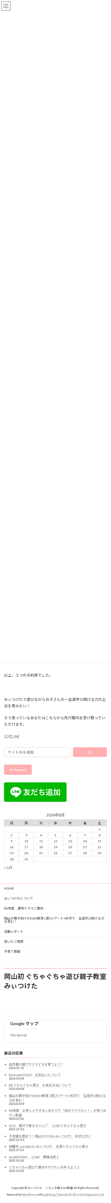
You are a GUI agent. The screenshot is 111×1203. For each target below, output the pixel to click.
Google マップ (24, 1023)
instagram (18, 769)
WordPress (29, 1194)
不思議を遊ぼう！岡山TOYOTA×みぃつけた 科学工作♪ (50, 1136)
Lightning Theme (54, 1194)
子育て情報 (12, 951)
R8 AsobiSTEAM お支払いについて (35, 1075)
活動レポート (13, 932)
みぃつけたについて (18, 898)
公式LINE (12, 736)
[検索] (90, 752)
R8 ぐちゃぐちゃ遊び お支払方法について (40, 1085)
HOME (9, 888)
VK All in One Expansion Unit (86, 1194)
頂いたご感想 (13, 942)
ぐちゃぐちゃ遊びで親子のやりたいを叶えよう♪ (44, 1167)
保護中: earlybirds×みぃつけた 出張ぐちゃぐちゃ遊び (48, 1146)
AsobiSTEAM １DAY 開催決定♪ (34, 1157)
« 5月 (8, 867)
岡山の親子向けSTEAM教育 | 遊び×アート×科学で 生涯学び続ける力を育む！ (54, 920)
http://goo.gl (18, 1035)
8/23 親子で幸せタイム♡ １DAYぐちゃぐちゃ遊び (47, 1126)
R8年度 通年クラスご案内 (23, 908)
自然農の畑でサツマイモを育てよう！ (36, 1064)
